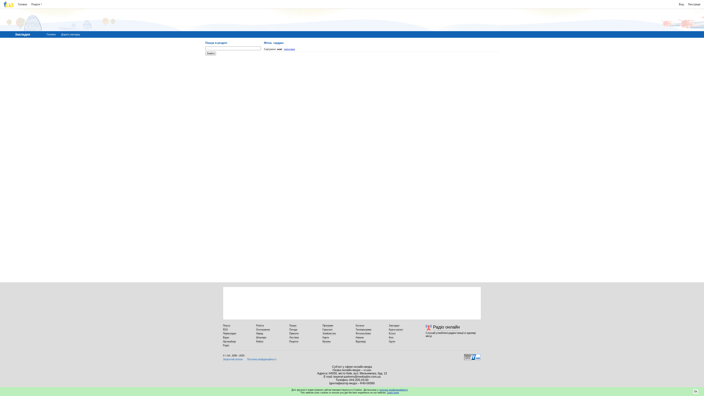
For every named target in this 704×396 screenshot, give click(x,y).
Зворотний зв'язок (233, 359)
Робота (260, 325)
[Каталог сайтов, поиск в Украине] (472, 355)
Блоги (392, 333)
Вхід (681, 4)
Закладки (394, 325)
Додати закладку (70, 34)
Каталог (360, 325)
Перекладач (229, 333)
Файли (259, 341)
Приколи (294, 333)
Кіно (391, 337)
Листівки (294, 337)
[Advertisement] (232, 81)
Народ (259, 333)
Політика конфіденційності (261, 359)
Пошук (292, 325)
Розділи (35, 4)
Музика (326, 341)
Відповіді (361, 341)
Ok (695, 391)
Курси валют (396, 329)
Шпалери (261, 337)
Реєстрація (694, 4)
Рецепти (293, 341)
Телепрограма (363, 329)
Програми (327, 325)
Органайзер (229, 341)
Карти (325, 337)
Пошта (226, 325)
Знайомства (329, 333)
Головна (22, 4)
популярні (289, 49)
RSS (225, 329)
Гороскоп (327, 329)
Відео (226, 337)
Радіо (226, 345)
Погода (293, 329)
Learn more (393, 392)
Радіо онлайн (446, 326)
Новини (360, 337)
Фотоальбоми (363, 333)
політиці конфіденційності (393, 389)
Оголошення (263, 329)
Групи (392, 341)
